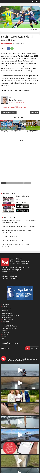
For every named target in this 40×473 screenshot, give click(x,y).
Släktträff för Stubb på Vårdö (10, 236)
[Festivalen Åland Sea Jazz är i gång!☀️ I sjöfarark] (20, 383)
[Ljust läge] (32, 348)
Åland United (27, 183)
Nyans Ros (5, 334)
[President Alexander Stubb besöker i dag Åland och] (20, 409)
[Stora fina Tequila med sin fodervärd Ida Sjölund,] (20, 461)
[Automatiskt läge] (27, 348)
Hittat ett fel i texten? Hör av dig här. (13, 107)
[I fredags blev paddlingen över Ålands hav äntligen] (20, 370)
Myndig (4, 324)
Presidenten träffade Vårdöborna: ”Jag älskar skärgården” (16, 245)
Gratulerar (5, 330)
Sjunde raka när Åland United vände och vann (7, 132)
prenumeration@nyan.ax (20, 267)
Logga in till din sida (22, 196)
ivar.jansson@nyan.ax (16, 102)
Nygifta (4, 337)
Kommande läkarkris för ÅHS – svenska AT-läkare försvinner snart (17, 231)
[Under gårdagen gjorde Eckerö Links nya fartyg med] (20, 435)
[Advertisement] (20, 161)
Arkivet (18, 199)
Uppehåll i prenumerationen (10, 315)
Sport (9, 43)
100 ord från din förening (9, 326)
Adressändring (6, 317)
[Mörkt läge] (36, 348)
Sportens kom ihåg (7, 319)
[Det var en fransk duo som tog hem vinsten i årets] (20, 422)
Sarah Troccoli (18, 183)
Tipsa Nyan (34, 112)
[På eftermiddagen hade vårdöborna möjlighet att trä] (20, 396)
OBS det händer (7, 311)
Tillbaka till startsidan (8, 112)
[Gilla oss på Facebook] (20, 293)
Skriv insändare (6, 309)
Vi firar (4, 339)
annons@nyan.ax (22, 263)
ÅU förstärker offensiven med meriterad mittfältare (19, 132)
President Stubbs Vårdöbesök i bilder (13, 240)
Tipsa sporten (6, 322)
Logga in (35, 2)
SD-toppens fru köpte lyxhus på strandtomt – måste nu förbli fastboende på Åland (19, 221)
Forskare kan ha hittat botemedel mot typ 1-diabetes (18, 226)
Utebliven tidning (7, 313)
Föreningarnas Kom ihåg (9, 328)
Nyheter (4, 43)
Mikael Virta (10, 183)
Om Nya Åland (6, 343)
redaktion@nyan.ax (22, 261)
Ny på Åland (5, 332)
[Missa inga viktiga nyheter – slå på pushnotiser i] (20, 448)
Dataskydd (15, 343)
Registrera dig (21, 202)
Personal (4, 307)
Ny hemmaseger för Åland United (32, 131)
